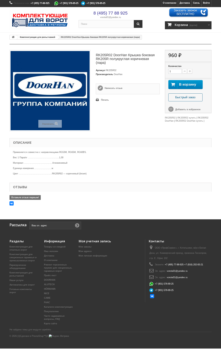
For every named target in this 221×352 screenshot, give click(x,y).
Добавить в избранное (187, 109)
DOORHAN (49, 280)
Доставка (185, 3)
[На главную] (13, 37)
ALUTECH (49, 284)
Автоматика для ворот (22, 285)
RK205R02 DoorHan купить (189, 121)
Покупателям (51, 311)
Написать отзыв (113, 88)
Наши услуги (16, 280)
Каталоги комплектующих (58, 307)
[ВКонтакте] (11, 203)
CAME (47, 298)
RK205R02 (170, 117)
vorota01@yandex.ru (110, 17)
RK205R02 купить (186, 117)
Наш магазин (51, 251)
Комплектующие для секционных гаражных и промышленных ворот (23, 257)
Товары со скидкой (55, 246)
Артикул (100, 70)
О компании (169, 3)
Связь (196, 3)
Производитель (104, 74)
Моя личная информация (93, 255)
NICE (46, 293)
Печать (105, 100)
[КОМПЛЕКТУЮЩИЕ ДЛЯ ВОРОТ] (41, 20)
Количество (174, 66)
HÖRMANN (49, 289)
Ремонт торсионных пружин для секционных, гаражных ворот (58, 267)
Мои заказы (85, 246)
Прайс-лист (50, 275)
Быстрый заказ (185, 97)
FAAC (47, 302)
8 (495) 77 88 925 (110, 13)
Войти (206, 3)
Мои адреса (85, 251)
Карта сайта (50, 323)
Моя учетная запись (95, 241)
